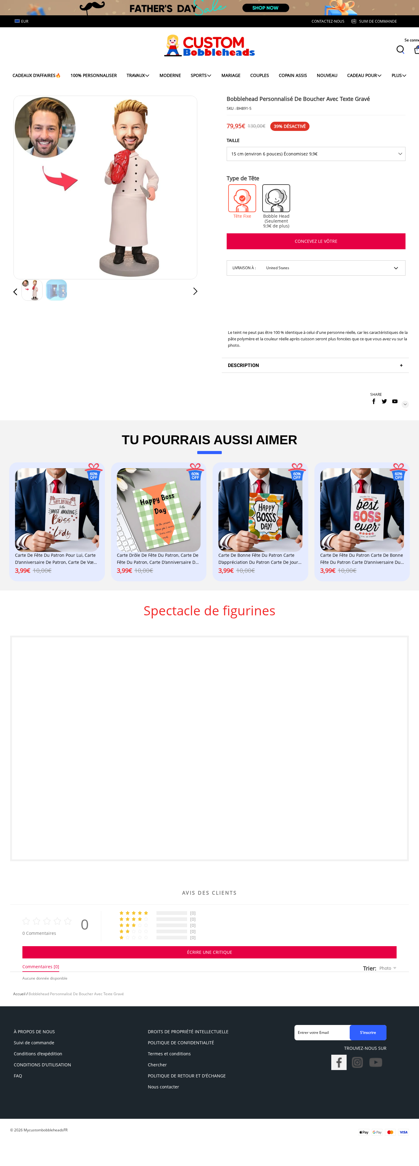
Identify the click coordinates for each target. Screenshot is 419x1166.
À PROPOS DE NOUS (34, 1031)
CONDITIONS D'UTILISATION (42, 1065)
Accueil (19, 993)
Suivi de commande (34, 1043)
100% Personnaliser (94, 75)
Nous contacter (163, 1087)
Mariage (230, 75)
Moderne (170, 75)
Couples (259, 75)
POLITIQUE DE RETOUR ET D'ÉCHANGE (187, 1076)
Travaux (136, 75)
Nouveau (327, 75)
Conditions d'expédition (38, 1054)
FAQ (18, 1076)
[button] (27, 186)
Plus (397, 75)
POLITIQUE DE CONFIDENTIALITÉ (181, 1043)
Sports (199, 75)
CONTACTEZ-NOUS (328, 21)
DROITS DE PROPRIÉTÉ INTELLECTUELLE (188, 1031)
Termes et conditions (169, 1054)
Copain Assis (293, 75)
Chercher (157, 1065)
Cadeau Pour (362, 75)
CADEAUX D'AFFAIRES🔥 (37, 75)
